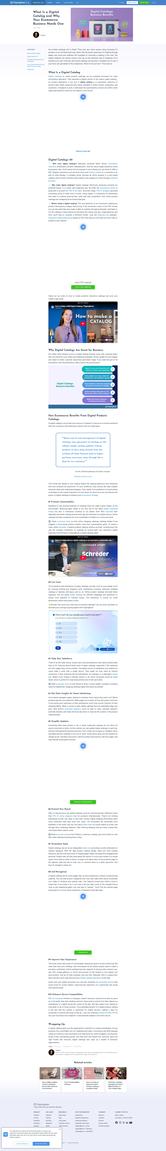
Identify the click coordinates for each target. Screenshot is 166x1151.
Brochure (48, 1120)
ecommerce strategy (90, 495)
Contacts (101, 1118)
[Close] (60, 1129)
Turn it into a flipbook (83, 287)
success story (64, 521)
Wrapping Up (30, 69)
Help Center (62, 1115)
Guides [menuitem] (49, 2)
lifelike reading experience (90, 978)
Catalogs (57, 1046)
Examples (37, 1120)
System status (103, 1123)
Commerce (67, 1046)
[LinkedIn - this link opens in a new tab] (127, 1122)
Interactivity (79, 1115)
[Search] (77, 2)
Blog (27, 2)
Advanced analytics (81, 1120)
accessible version (106, 982)
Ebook (48, 1126)
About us (101, 1115)
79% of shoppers (103, 191)
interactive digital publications (60, 218)
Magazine (49, 1123)
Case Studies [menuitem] (68, 2)
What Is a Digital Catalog (33, 53)
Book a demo (119, 1115)
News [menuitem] (58, 2)
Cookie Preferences (73, 1142)
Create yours (83, 952)
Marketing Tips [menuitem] (38, 2)
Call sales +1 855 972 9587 (123, 1118)
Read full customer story (83, 476)
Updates (36, 1126)
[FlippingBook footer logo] (41, 1104)
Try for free (144, 2)
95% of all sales (75, 191)
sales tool (87, 848)
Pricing (121, 2)
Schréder (62, 527)
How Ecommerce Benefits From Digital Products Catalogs (35, 65)
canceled (109, 512)
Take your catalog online (83, 802)
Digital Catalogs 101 (32, 56)
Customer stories (64, 1123)
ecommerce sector (107, 188)
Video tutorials (63, 1126)
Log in (154, 2)
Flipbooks (78, 1046)
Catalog (48, 1118)
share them (87, 825)
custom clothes (95, 172)
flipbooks (101, 215)
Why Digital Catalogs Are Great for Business (35, 60)
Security (101, 1120)
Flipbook (48, 1115)
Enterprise (37, 1123)
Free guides (62, 1120)
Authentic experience (81, 1118)
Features (36, 1115)
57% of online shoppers (62, 816)
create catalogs (76, 595)
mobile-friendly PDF (107, 1013)
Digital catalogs (54, 76)
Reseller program (104, 1126)
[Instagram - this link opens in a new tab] (120, 1122)
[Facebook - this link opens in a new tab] (116, 1122)
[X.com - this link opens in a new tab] (124, 1122)
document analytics (73, 709)
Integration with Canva (82, 1123)
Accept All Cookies (41, 1144)
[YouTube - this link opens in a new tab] (130, 1122)
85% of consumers (56, 998)
